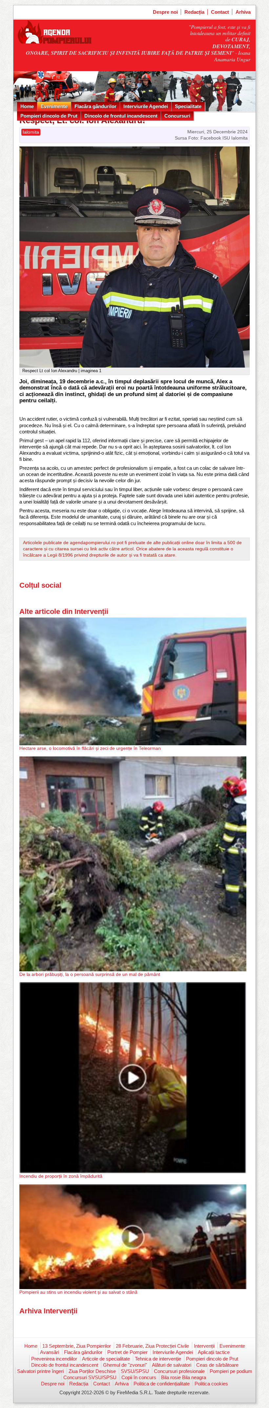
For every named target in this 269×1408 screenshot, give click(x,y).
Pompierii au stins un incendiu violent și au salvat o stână (78, 1292)
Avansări (49, 1352)
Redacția (194, 12)
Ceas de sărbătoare (217, 1365)
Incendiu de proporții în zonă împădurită (60, 1176)
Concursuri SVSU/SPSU (89, 1377)
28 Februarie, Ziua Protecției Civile (152, 1346)
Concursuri (177, 116)
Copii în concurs (138, 1377)
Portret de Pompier (127, 1352)
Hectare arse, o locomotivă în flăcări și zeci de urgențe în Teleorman (90, 748)
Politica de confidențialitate (162, 1383)
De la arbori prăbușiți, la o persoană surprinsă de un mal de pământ (89, 974)
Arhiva (243, 12)
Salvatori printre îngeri (40, 1371)
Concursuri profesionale (179, 1371)
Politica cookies (211, 1383)
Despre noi (165, 12)
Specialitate (188, 106)
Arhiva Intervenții (48, 1311)
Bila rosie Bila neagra (183, 1377)
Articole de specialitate (106, 1358)
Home (27, 106)
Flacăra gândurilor (95, 106)
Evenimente (54, 106)
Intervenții (204, 1346)
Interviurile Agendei (145, 106)
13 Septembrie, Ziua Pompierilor (76, 1346)
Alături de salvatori (171, 1365)
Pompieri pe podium (231, 1371)
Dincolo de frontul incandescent (120, 116)
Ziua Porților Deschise (92, 1371)
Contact (220, 12)
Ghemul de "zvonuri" (125, 1365)
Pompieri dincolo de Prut (48, 116)
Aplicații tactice (214, 1352)
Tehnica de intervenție (158, 1358)
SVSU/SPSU (135, 1371)
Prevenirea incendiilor (54, 1358)
